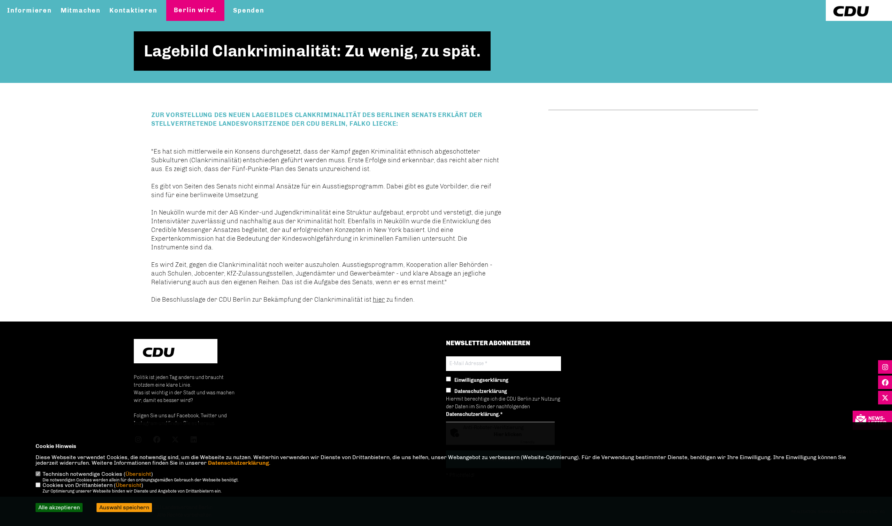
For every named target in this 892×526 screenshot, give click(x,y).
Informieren (29, 10)
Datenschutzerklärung (238, 462)
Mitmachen (81, 10)
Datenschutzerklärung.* (474, 414)
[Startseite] (175, 352)
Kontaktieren (133, 10)
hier (379, 299)
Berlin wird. (195, 10)
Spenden (248, 10)
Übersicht (138, 474)
